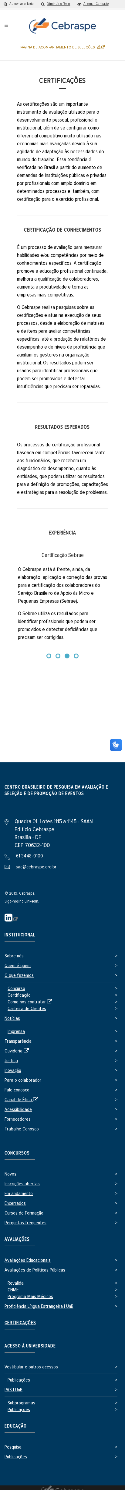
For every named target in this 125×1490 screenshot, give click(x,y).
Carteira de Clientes (27, 1008)
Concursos (17, 1153)
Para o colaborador (23, 1080)
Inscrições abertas (22, 1184)
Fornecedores (18, 1119)
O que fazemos (19, 975)
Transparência (18, 1041)
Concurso (16, 988)
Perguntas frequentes (25, 1223)
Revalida (16, 1283)
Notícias (12, 1018)
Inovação (13, 1070)
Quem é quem (18, 965)
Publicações (19, 1380)
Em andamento (19, 1193)
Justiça (11, 1060)
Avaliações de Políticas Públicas (35, 1270)
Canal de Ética (22, 1100)
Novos (10, 1174)
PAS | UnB (13, 1389)
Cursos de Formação (24, 1213)
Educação (16, 1426)
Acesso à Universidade (30, 1346)
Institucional (20, 935)
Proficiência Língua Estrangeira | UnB (39, 1306)
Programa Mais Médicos (30, 1296)
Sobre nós (14, 956)
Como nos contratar (31, 1002)
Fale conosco (17, 1090)
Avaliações (17, 1239)
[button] (18, 4)
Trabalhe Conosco (22, 1129)
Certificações (20, 1323)
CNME (13, 1290)
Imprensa (16, 1031)
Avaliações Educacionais (28, 1260)
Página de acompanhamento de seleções (64, 49)
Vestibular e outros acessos (31, 1367)
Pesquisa (13, 1447)
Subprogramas (21, 1403)
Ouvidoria (18, 1051)
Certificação (19, 995)
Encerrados (15, 1203)
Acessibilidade (18, 1109)
